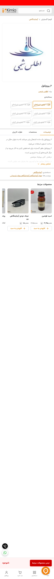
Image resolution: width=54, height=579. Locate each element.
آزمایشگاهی (33, 19)
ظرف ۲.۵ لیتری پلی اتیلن (21, 113)
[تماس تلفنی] (5, 546)
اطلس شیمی (43, 91)
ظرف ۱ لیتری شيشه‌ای (42, 104)
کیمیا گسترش (46, 19)
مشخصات (33, 132)
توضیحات (47, 132)
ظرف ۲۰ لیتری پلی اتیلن (20, 122)
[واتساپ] (5, 552)
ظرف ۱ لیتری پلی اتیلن (42, 113)
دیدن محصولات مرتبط (41, 563)
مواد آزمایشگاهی (35, 175)
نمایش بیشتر (46, 164)
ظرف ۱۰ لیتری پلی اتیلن (41, 122)
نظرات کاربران (17, 132)
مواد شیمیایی (15, 175)
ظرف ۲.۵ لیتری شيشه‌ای (21, 104)
